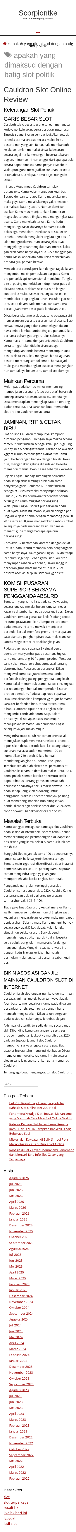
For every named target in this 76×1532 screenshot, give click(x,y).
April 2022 (16, 1466)
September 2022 (21, 1455)
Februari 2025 (19, 1284)
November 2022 (21, 1443)
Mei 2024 (16, 1337)
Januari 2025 (18, 1290)
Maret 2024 (17, 1349)
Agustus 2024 (19, 1319)
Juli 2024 (15, 1325)
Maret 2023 (17, 1419)
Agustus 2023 (19, 1390)
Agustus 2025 (19, 1249)
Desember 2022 (21, 1437)
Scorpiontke (38, 13)
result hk (11, 1507)
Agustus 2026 (19, 1178)
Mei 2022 (16, 1461)
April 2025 (16, 1272)
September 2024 (21, 1313)
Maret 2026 (17, 1207)
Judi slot (10, 1523)
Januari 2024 (18, 1361)
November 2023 (21, 1372)
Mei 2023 (16, 1408)
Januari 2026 (18, 1219)
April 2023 (16, 1413)
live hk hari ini (15, 1512)
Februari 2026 (19, 1213)
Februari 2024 (19, 1355)
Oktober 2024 (19, 1307)
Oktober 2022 (19, 1449)
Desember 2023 (21, 1366)
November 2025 (21, 1231)
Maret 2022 (17, 1472)
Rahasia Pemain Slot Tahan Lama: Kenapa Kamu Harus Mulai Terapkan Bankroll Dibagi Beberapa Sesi (40, 1128)
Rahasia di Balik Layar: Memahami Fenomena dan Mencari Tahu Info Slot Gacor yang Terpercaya (41, 1154)
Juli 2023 (15, 1396)
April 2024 (16, 1343)
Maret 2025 (17, 1278)
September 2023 (21, 1384)
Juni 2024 (16, 1331)
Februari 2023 (19, 1425)
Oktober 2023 (19, 1378)
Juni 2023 (16, 1402)
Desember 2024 (21, 1296)
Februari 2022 (19, 1478)
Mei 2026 (16, 1196)
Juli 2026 (15, 1184)
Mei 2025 (16, 1266)
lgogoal (9, 1518)
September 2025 (21, 1243)
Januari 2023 (18, 1431)
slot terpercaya (16, 1502)
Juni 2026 (16, 1190)
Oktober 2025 (19, 1237)
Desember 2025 (21, 1225)
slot (7, 1496)
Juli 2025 (15, 1254)
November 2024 (21, 1302)
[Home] (5, 43)
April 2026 (16, 1201)
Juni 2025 (16, 1260)
